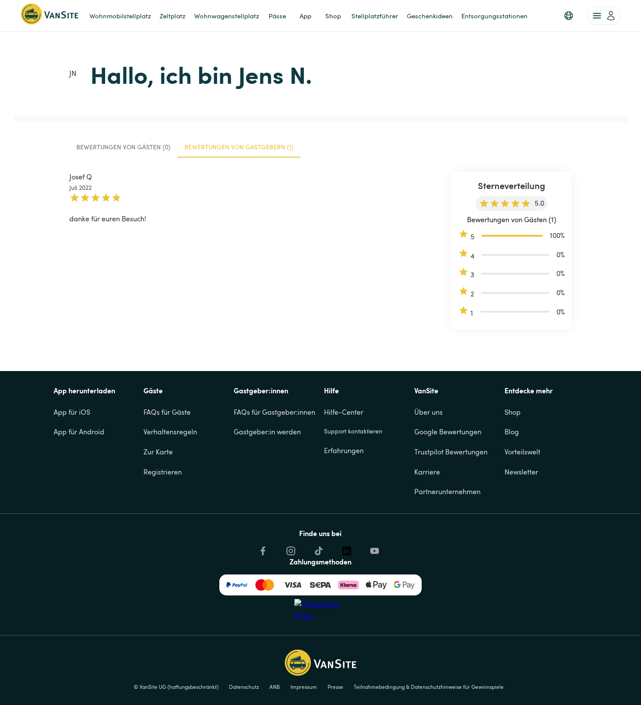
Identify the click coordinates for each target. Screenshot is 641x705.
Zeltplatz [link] (172, 15)
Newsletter (521, 472)
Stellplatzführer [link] (374, 15)
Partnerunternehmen (447, 491)
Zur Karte (158, 452)
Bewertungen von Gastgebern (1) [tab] (238, 147)
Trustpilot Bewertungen (451, 452)
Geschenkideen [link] (430, 15)
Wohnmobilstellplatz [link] (120, 15)
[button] (568, 15)
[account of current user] (604, 16)
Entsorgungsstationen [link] (494, 15)
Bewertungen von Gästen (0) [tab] (123, 147)
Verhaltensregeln (170, 432)
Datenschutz (244, 686)
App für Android (79, 432)
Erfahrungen (344, 450)
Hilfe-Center (343, 412)
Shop (513, 412)
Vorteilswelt (522, 452)
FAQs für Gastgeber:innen (274, 412)
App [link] (305, 15)
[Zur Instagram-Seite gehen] (290, 551)
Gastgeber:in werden (267, 432)
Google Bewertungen (447, 432)
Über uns (428, 412)
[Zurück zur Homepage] (49, 15)
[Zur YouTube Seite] (373, 551)
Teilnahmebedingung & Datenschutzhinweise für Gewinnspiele (429, 686)
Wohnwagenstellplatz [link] (226, 15)
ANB (274, 686)
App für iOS (72, 412)
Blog (512, 432)
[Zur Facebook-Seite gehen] (262, 551)
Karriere (427, 472)
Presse (335, 686)
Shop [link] (333, 15)
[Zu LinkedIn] (345, 551)
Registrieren (162, 472)
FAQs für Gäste (167, 412)
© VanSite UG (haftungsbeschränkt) (176, 686)
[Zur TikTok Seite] (318, 551)
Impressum (303, 686)
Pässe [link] (277, 15)
